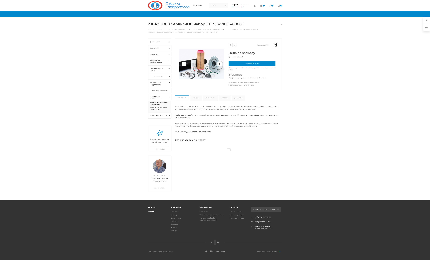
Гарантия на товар (237, 218)
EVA (279, 251)
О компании (175, 212)
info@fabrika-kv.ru (262, 222)
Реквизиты (203, 212)
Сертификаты (176, 218)
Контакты (174, 224)
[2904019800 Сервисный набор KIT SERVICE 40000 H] (201, 64)
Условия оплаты (236, 212)
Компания (176, 207)
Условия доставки (237, 215)
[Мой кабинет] (255, 6)
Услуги (151, 212)
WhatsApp (217, 242)
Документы (175, 221)
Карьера (174, 230)
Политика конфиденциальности (211, 215)
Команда (174, 215)
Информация (206, 207)
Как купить (210, 98)
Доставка (238, 98)
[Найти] (225, 5)
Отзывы (196, 98)
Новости (174, 227)
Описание (182, 98)
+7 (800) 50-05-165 (240, 5)
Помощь (234, 207)
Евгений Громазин (160, 178)
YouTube (212, 242)
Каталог (152, 207)
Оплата (225, 98)
